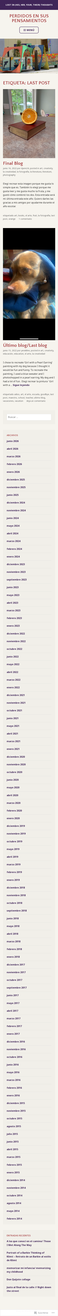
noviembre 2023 (16, 572)
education (19, 353)
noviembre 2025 (16, 487)
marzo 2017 (13, 1018)
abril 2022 (12, 672)
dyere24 (25, 168)
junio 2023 (13, 587)
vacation (19, 400)
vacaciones (8, 400)
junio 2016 (13, 1064)
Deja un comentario (36, 400)
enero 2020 (13, 818)
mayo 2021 (13, 726)
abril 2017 (12, 1010)
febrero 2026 (14, 464)
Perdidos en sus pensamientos (29, 18)
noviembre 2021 (16, 702)
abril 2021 (12, 733)
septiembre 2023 (17, 579)
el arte (28, 215)
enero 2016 (13, 1095)
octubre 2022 (14, 649)
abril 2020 (12, 795)
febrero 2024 (14, 549)
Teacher (29, 397)
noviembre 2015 (16, 1110)
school (21, 397)
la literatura (35, 171)
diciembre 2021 (16, 695)
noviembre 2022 (16, 641)
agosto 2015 (14, 1126)
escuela (35, 394)
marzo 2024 (13, 541)
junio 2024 (13, 518)
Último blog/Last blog (25, 345)
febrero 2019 (14, 872)
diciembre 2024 (16, 502)
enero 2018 (13, 956)
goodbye (45, 394)
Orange (12, 218)
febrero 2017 (14, 1026)
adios (16, 394)
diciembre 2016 (16, 1041)
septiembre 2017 (17, 987)
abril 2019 (12, 856)
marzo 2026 (13, 456)
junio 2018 (13, 918)
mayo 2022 (13, 664)
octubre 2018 (14, 903)
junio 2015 (13, 1141)
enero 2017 (13, 1033)
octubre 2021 (14, 710)
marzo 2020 (13, 803)
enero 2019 (13, 880)
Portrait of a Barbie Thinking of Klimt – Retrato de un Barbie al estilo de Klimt (29, 1256)
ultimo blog (39, 397)
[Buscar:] (29, 417)
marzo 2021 (13, 741)
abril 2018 (12, 933)
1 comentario (25, 218)
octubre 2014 (14, 1195)
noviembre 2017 (16, 972)
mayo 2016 (13, 1072)
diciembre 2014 (16, 1180)
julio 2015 (12, 1134)
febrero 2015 (14, 1164)
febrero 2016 (14, 1087)
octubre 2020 (14, 772)
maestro (13, 397)
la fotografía (23, 171)
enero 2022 (13, 687)
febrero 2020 (14, 810)
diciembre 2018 (16, 887)
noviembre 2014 (16, 1187)
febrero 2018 (14, 949)
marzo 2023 (13, 610)
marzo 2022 (13, 679)
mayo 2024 (13, 525)
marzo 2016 (13, 1080)
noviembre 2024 (16, 510)
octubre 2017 (14, 980)
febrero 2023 (14, 618)
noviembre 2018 (16, 895)
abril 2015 (12, 1149)
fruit (35, 215)
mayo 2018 (13, 926)
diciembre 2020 (16, 756)
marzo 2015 (13, 1157)
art (41, 168)
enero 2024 (13, 556)
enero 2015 (13, 1172)
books (21, 215)
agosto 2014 (14, 1203)
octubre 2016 (14, 1057)
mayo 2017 (13, 1003)
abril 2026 (12, 448)
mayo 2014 (13, 1211)
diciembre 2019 (16, 826)
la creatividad (9, 171)
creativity (48, 168)
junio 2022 (13, 656)
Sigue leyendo (21, 385)
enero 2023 (13, 625)
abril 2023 (12, 602)
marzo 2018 (13, 941)
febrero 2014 (14, 1218)
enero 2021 (13, 749)
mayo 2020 (13, 787)
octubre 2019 (14, 841)
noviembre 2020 (16, 764)
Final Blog (13, 163)
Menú (31, 30)
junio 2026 (13, 441)
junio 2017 (13, 995)
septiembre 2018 (17, 910)
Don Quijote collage (18, 1279)
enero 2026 (13, 472)
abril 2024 (12, 533)
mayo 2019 (13, 849)
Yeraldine (25, 350)
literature (47, 171)
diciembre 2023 (16, 564)
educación (8, 353)
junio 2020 (13, 779)
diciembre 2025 (16, 479)
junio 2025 (13, 495)
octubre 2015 (14, 1118)
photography (9, 174)
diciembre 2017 (16, 964)
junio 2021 (13, 718)
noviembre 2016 (16, 1049)
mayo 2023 (13, 595)
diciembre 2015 (16, 1103)
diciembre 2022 (16, 633)
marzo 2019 (13, 864)
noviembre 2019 (16, 833)
